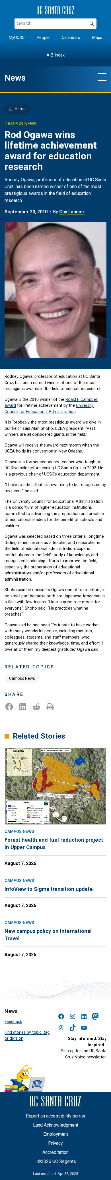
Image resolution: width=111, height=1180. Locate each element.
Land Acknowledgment (55, 1125)
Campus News (22, 678)
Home (20, 109)
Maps (97, 37)
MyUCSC (16, 37)
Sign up (68, 1050)
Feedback (13, 1021)
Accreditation (55, 1152)
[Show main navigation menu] (102, 76)
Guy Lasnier (72, 211)
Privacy (55, 1143)
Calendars (71, 37)
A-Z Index (56, 55)
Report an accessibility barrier (55, 1116)
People (43, 37)
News (15, 78)
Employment (55, 1134)
